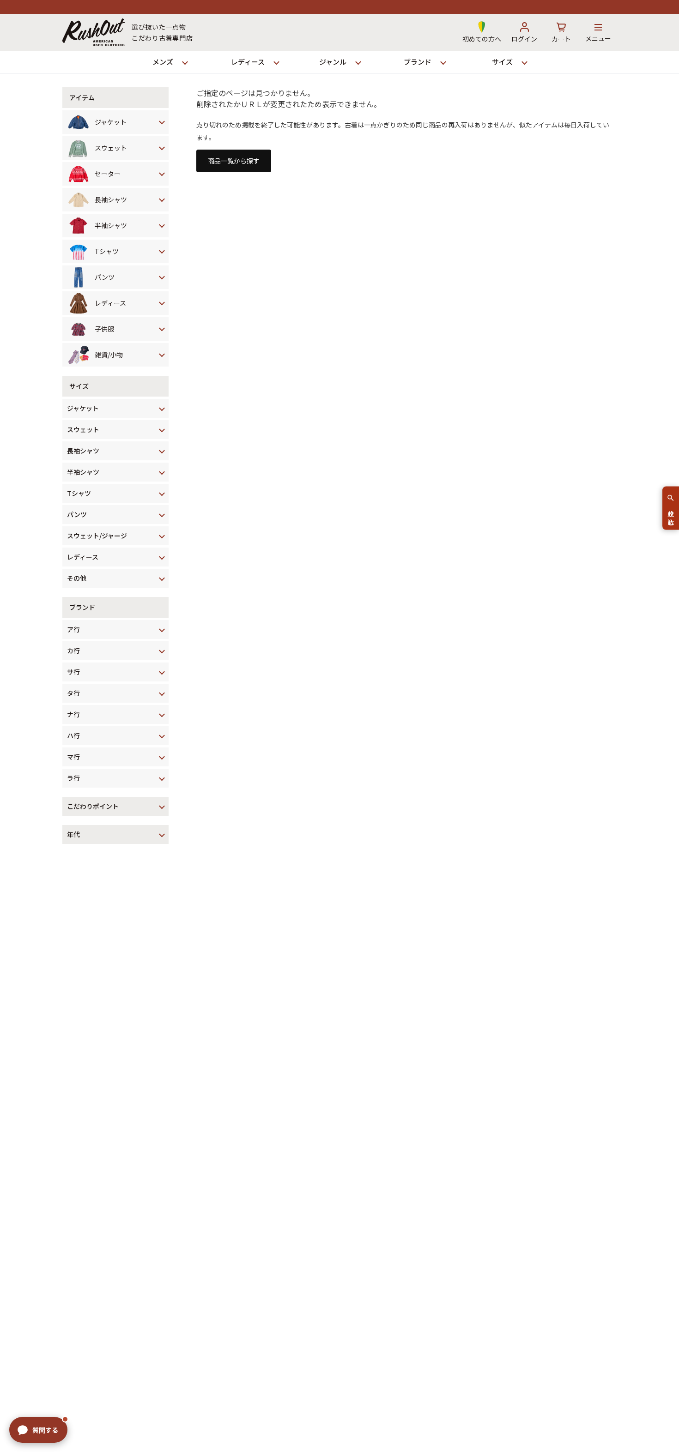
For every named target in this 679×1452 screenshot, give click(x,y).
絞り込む (670, 514)
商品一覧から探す (234, 160)
